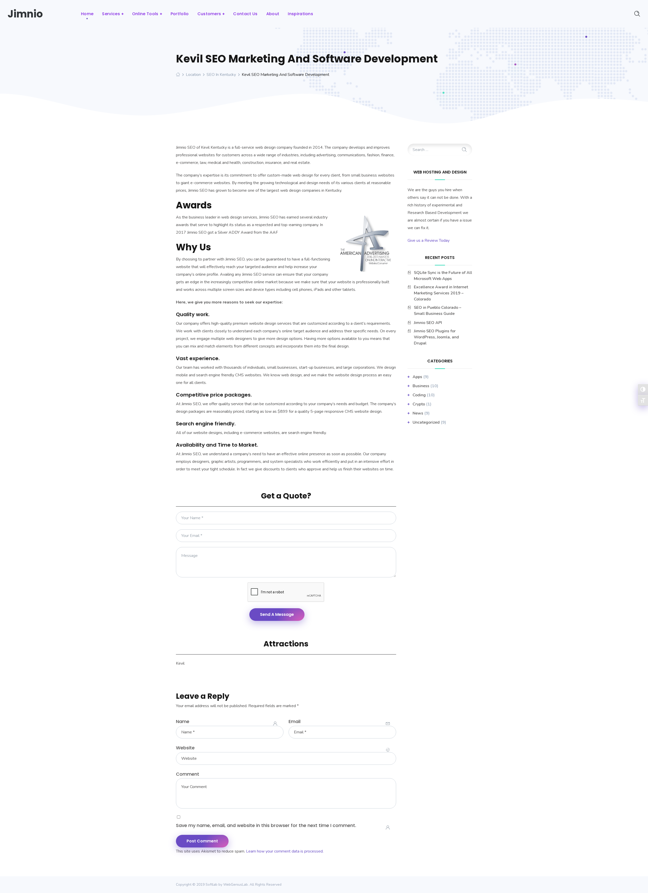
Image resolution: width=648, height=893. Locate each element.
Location (193, 74)
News (418, 413)
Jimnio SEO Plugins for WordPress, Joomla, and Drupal (436, 337)
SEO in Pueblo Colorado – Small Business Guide (437, 310)
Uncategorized (426, 422)
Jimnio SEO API (428, 322)
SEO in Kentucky (221, 74)
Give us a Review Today (429, 240)
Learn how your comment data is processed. (284, 851)
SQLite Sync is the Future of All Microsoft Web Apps (443, 275)
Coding (419, 395)
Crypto (419, 404)
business (421, 386)
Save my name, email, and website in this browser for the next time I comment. (266, 825)
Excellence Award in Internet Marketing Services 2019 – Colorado (441, 293)
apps (417, 377)
